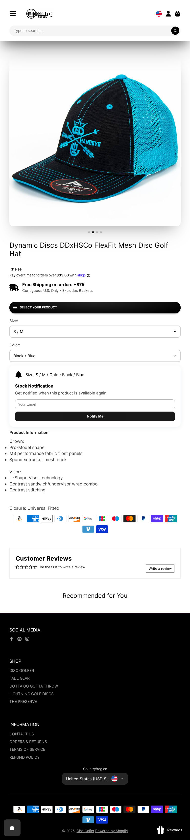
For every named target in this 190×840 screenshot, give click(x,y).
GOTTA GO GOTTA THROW (33, 686)
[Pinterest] (19, 639)
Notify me (95, 416)
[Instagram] (27, 639)
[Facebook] (11, 639)
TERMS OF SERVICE (27, 749)
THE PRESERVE (23, 701)
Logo (39, 13)
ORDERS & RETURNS (28, 741)
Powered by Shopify (111, 831)
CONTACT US (21, 734)
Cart (178, 14)
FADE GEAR (19, 678)
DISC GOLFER (21, 670)
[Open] (12, 827)
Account (168, 14)
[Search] (175, 31)
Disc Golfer (85, 831)
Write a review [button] (160, 568)
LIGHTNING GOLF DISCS (31, 693)
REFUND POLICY (24, 757)
